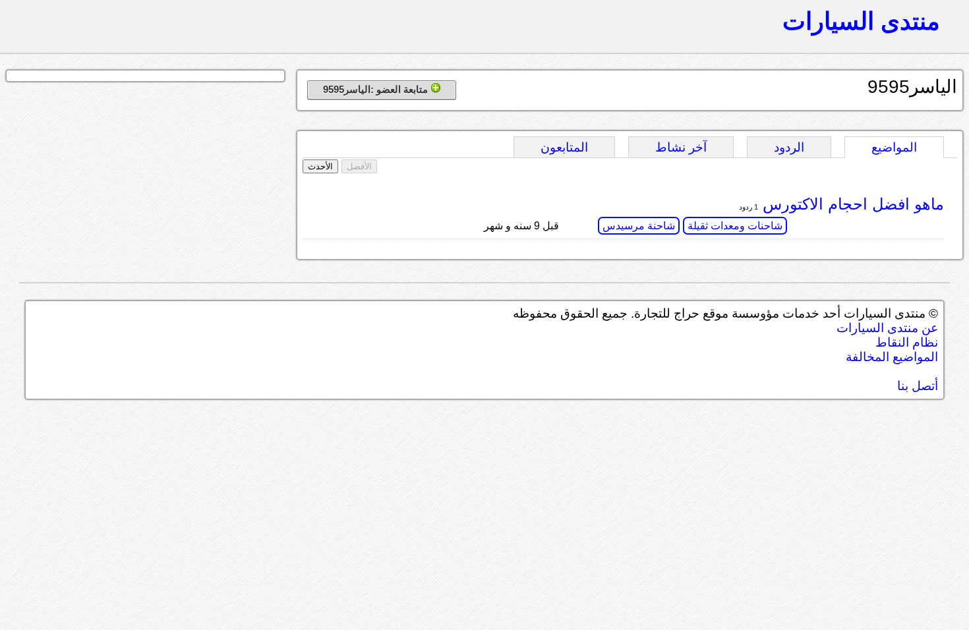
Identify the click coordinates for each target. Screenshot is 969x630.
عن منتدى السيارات (887, 328)
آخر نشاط (681, 147)
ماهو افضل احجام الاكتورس (851, 204)
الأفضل (359, 166)
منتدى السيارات (861, 21)
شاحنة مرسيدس (638, 225)
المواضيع (894, 147)
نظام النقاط (906, 342)
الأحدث (320, 166)
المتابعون (564, 147)
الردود (789, 147)
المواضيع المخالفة (892, 357)
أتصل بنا (917, 386)
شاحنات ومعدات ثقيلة (735, 225)
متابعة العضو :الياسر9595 (376, 89)
